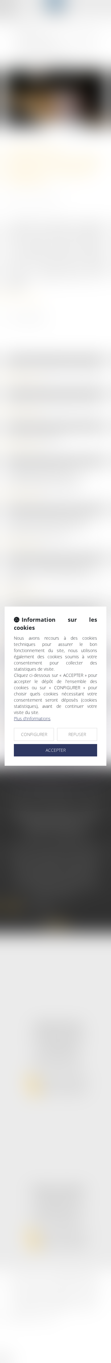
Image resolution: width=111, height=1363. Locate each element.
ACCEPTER (56, 750)
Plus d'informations (32, 718)
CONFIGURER (34, 734)
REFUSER (77, 734)
